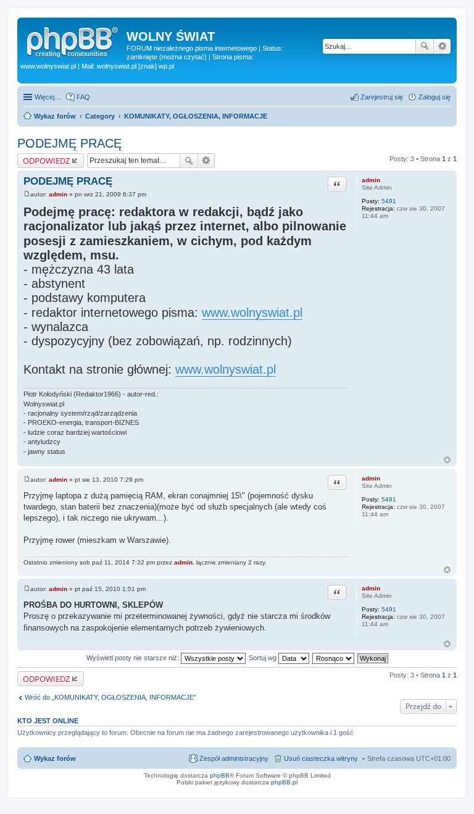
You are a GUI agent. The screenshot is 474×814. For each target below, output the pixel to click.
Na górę (447, 459)
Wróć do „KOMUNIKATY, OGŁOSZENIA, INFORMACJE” (110, 697)
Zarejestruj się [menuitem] (381, 97)
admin (371, 180)
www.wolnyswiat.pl (252, 312)
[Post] (26, 194)
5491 (388, 201)
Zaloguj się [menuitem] (434, 97)
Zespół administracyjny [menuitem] (233, 758)
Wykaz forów (55, 758)
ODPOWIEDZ (46, 160)
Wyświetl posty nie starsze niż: (133, 657)
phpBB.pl (284, 782)
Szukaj (424, 46)
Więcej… (48, 97)
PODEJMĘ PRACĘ (69, 143)
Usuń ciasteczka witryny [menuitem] (321, 758)
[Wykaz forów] (73, 40)
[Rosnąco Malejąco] (334, 657)
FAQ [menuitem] (83, 97)
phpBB (220, 775)
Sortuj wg (263, 657)
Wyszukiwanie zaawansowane (442, 46)
